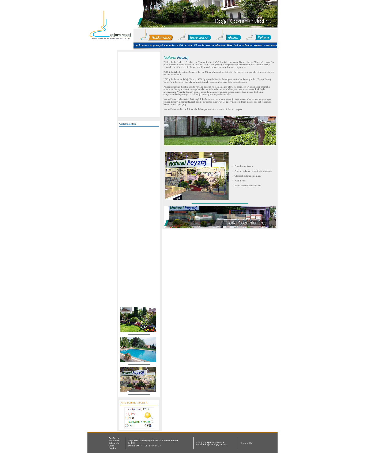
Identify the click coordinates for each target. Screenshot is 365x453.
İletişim (112, 448)
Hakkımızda (114, 440)
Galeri (111, 445)
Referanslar (114, 443)
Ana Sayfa (114, 438)
